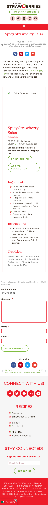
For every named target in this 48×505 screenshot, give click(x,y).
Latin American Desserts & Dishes (20, 44)
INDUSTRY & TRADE (12, 489)
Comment (7, 299)
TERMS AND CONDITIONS (16, 483)
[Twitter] (18, 18)
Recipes (42, 44)
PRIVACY (37, 483)
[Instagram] (29, 18)
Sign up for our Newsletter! (24, 456)
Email (5, 337)
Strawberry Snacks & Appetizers (25, 46)
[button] (24, 26)
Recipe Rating (8, 289)
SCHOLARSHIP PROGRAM (29, 486)
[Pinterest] (24, 18)
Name (5, 327)
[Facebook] (12, 18)
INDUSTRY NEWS (32, 489)
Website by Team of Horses (29, 491)
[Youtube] (35, 18)
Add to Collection (19, 167)
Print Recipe (20, 159)
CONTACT (8, 486)
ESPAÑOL (10, 502)
